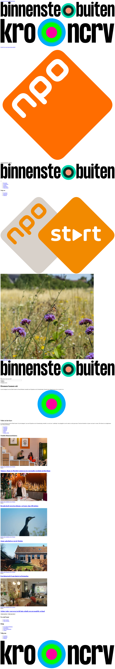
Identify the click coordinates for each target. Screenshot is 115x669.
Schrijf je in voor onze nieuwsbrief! (8, 47)
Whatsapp (5, 428)
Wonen (8, 466)
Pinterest (5, 430)
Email (4, 431)
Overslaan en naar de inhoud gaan (8, 1)
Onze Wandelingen (7, 629)
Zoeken (2, 380)
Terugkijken (5, 627)
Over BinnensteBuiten (8, 626)
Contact (4, 630)
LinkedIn (5, 429)
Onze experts (6, 619)
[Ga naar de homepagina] (57, 17)
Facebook (5, 426)
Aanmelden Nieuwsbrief (6, 359)
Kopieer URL (6, 432)
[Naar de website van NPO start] (57, 161)
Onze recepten (6, 621)
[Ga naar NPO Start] (57, 273)
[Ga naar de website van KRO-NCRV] (57, 46)
